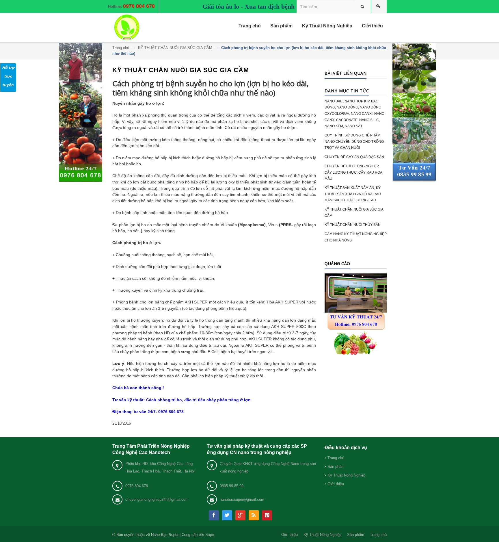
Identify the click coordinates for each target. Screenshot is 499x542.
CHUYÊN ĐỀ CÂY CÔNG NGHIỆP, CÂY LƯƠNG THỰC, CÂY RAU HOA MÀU (353, 172)
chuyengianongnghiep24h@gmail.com (157, 499)
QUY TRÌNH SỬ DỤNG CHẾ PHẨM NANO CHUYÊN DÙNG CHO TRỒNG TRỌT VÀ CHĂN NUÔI (354, 141)
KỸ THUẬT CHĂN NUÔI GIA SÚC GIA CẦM (175, 48)
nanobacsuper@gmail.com (242, 499)
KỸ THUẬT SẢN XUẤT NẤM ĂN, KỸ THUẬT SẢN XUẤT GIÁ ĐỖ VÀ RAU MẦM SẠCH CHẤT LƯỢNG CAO (353, 194)
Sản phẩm (336, 466)
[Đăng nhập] (379, 6)
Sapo (209, 534)
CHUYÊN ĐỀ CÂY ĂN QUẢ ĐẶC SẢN (354, 157)
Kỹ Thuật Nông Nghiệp (346, 475)
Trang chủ (120, 48)
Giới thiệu (335, 484)
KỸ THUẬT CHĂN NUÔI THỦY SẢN (353, 225)
